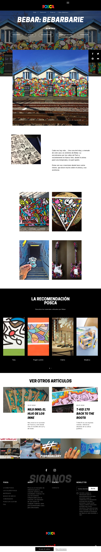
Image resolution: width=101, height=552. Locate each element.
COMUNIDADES (8, 499)
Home (34, 12)
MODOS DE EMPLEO (9, 496)
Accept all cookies (44, 549)
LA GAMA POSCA (8, 488)
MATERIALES (7, 493)
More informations (61, 549)
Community (43, 12)
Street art (52, 12)
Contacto (55, 488)
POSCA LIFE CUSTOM (10, 501)
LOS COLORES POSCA (10, 490)
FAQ (4, 504)
